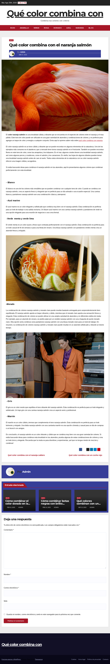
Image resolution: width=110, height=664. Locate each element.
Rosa (46, 28)
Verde (36, 28)
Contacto (105, 659)
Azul (68, 28)
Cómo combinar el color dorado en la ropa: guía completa (18, 503)
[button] (107, 28)
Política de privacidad (94, 659)
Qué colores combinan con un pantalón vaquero (88, 503)
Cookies (73, 659)
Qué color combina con (55, 13)
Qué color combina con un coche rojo (86, 455)
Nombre (7, 574)
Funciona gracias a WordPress (11, 659)
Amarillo (24, 28)
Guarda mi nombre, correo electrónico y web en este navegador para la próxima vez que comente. (43, 614)
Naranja (80, 28)
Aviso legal (81, 659)
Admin (22, 52)
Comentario (9, 530)
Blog (91, 28)
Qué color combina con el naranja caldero (26, 455)
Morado (58, 28)
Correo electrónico (11, 588)
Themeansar (39, 659)
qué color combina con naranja (90, 140)
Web (5, 601)
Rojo (12, 28)
